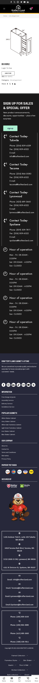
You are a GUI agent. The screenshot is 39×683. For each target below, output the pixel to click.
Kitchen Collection (18, 670)
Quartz (10, 665)
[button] (10, 128)
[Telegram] (21, 2)
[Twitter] (14, 2)
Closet (26, 675)
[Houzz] (33, 385)
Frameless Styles (11, 660)
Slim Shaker (27, 660)
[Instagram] (18, 2)
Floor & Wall (24, 665)
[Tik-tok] (18, 385)
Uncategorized (14, 16)
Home (5, 16)
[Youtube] (24, 2)
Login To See (8, 73)
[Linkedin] (28, 2)
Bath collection (12, 675)
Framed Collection (18, 656)
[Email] (23, 385)
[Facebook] (11, 2)
